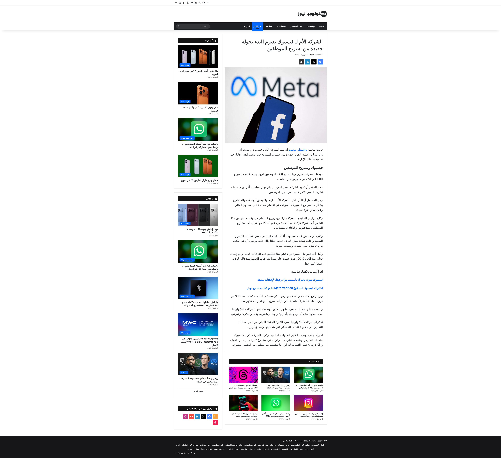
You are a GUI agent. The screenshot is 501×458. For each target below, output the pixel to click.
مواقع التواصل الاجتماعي (234, 445)
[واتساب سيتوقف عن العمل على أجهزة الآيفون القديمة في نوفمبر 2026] (275, 403)
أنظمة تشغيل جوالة (293, 445)
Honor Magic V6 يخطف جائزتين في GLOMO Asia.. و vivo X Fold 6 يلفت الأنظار (199, 341)
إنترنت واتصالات (250, 445)
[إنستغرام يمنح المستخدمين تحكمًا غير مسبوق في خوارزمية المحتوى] (308, 403)
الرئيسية (322, 26)
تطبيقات (281, 445)
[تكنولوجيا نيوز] (312, 14)
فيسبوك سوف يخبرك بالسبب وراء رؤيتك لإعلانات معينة (290, 279)
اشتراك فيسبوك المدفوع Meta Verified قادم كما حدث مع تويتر (285, 288)
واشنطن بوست (298, 149)
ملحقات (244, 449)
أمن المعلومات (217, 445)
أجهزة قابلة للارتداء (296, 449)
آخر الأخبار (257, 26)
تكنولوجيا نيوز (288, 441)
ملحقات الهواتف (233, 449)
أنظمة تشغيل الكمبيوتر (271, 449)
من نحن (189, 449)
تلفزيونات (252, 449)
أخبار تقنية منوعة (220, 449)
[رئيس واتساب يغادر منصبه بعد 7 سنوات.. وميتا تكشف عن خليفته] (275, 375)
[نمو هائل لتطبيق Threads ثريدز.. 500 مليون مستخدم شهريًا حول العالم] (243, 375)
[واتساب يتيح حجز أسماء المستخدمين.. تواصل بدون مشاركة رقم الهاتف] (308, 375)
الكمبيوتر (284, 449)
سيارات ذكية (193, 445)
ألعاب (178, 445)
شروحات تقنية (281, 26)
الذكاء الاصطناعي (296, 26)
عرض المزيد (198, 391)
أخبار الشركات (205, 445)
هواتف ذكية (311, 26)
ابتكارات (185, 445)
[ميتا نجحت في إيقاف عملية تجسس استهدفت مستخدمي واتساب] (243, 403)
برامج (259, 449)
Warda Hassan (315, 55)
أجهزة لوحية (309, 449)
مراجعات (268, 26)
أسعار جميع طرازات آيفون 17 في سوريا (199, 180)
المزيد (247, 26)
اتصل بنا (196, 449)
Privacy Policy (206, 449)
